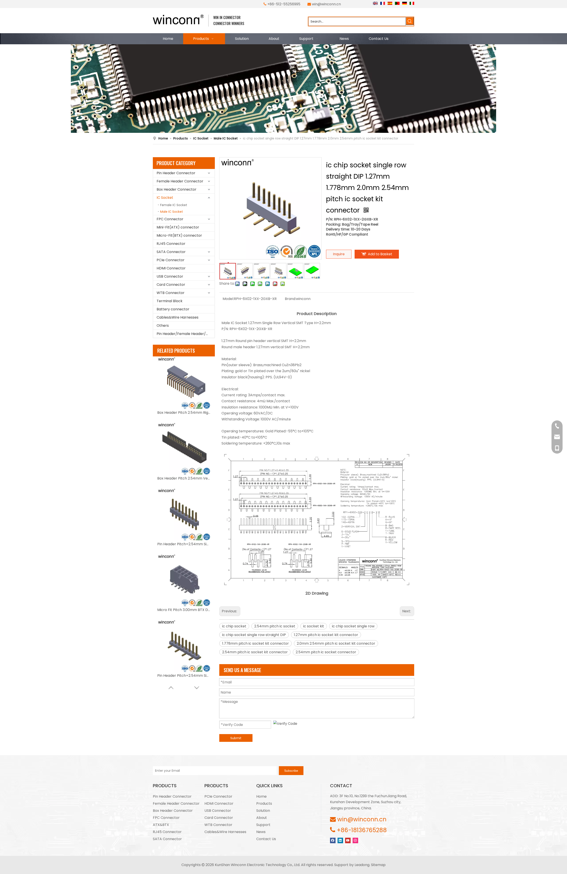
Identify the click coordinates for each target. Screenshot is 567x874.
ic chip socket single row (353, 626)
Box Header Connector (176, 189)
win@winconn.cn (326, 4)
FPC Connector (170, 219)
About (261, 817)
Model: (228, 298)
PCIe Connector (170, 260)
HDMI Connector (171, 268)
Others (163, 325)
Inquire (339, 254)
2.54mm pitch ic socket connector (326, 652)
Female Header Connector (180, 181)
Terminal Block (170, 301)
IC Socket (165, 197)
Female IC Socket (173, 205)
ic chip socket (234, 626)
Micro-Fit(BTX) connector (179, 235)
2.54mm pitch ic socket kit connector (255, 652)
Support (263, 824)
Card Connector (171, 284)
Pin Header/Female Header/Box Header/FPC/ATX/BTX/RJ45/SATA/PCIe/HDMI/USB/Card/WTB (186, 333)
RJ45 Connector (171, 243)
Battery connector (173, 309)
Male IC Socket (171, 211)
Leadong (362, 864)
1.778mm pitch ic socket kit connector (255, 643)
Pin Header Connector (176, 173)
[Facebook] (333, 840)
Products (264, 803)
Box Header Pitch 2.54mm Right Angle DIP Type (183, 412)
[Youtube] (348, 840)
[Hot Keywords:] (410, 21)
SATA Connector (171, 251)
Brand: (290, 298)
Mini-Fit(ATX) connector (178, 227)
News (261, 831)
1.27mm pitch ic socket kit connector (326, 634)
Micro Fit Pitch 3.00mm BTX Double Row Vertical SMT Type (183, 609)
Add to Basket (380, 254)
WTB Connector (170, 292)
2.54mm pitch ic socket (274, 626)
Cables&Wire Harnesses (177, 317)
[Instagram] (355, 840)
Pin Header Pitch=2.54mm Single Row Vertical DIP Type (183, 544)
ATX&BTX (161, 824)
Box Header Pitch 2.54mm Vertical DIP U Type (183, 478)
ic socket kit (313, 626)
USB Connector (170, 276)
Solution (263, 810)
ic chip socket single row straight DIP (254, 634)
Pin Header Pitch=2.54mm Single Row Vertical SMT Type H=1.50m (183, 675)
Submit (235, 738)
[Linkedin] (340, 840)
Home (261, 796)
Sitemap (378, 864)
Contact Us (266, 838)
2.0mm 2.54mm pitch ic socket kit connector (336, 643)
